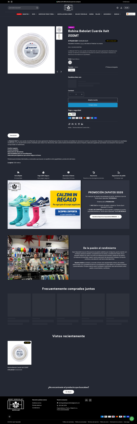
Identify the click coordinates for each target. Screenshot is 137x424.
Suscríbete (80, 221)
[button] (130, 14)
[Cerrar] (95, 204)
